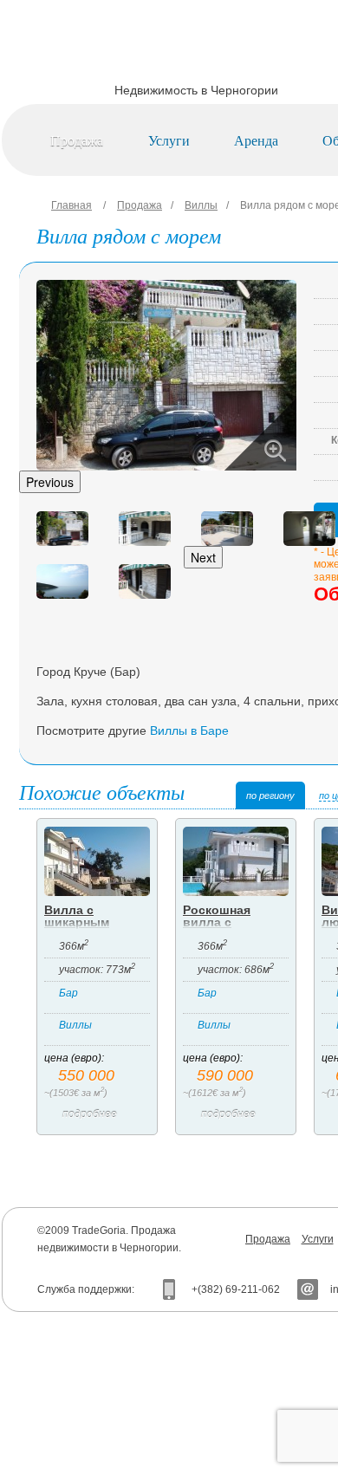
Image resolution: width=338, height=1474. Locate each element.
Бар (68, 993)
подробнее (89, 1114)
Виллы (201, 205)
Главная (71, 205)
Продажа (76, 140)
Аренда (256, 140)
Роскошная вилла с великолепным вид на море (229, 928)
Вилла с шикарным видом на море (90, 922)
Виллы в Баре (189, 730)
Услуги (169, 140)
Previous (50, 481)
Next (203, 557)
